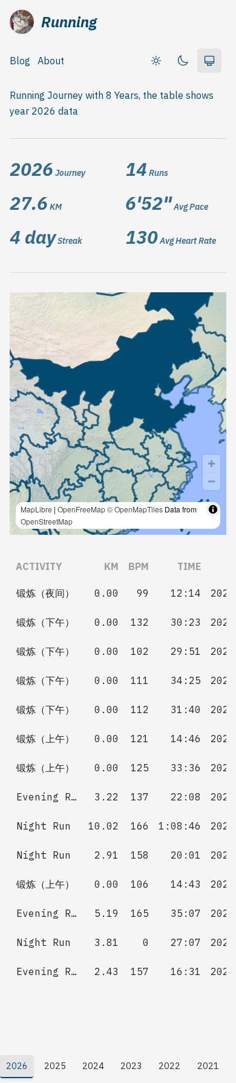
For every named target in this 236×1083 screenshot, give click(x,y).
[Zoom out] (211, 481)
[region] (118, 413)
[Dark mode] (183, 61)
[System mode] (209, 61)
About (51, 61)
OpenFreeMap (81, 509)
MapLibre (36, 509)
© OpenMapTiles (135, 509)
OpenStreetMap (47, 521)
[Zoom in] (211, 463)
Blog (20, 61)
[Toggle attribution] (213, 509)
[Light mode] (156, 61)
